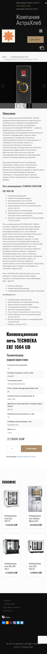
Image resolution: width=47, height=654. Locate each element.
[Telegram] (21, 622)
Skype (7, 617)
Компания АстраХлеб (28, 20)
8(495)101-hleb (25, 6)
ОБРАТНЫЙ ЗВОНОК (31, 9)
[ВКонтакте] (3, 622)
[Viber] (14, 622)
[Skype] (18, 622)
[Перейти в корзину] (42, 47)
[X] (10, 622)
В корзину (31, 448)
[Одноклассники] (7, 622)
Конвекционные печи (19, 57)
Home (4, 57)
